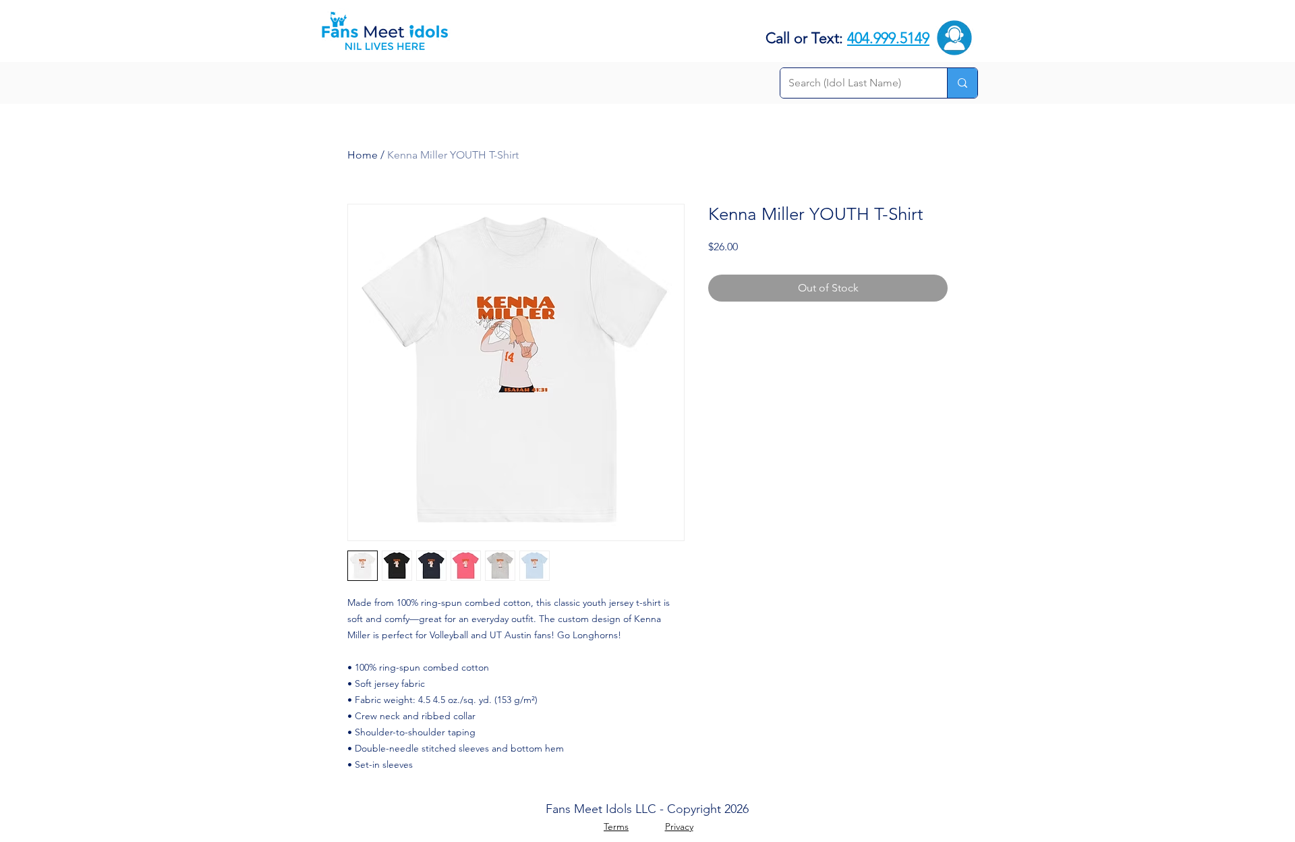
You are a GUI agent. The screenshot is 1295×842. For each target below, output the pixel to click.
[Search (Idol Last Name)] (962, 83)
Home (362, 154)
